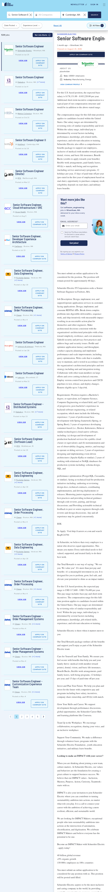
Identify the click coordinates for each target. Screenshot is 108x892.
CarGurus (18, 246)
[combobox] (22, 15)
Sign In (94, 4)
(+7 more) (41, 82)
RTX (19, 178)
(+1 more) (37, 315)
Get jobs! (74, 243)
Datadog (21, 82)
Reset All (58, 25)
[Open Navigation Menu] (104, 4)
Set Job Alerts (41, 35)
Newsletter (77, 4)
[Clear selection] (31, 15)
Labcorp (21, 377)
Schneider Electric (25, 51)
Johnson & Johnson (26, 347)
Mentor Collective (25, 114)
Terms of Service (66, 254)
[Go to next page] (43, 717)
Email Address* (69, 221)
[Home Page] (8, 4)
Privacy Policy (79, 254)
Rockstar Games (23, 278)
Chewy (19, 315)
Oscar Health (20, 212)
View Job (23, 60)
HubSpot (21, 144)
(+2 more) (18, 280)
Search (94, 15)
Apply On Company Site (40, 63)
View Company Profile (70, 84)
